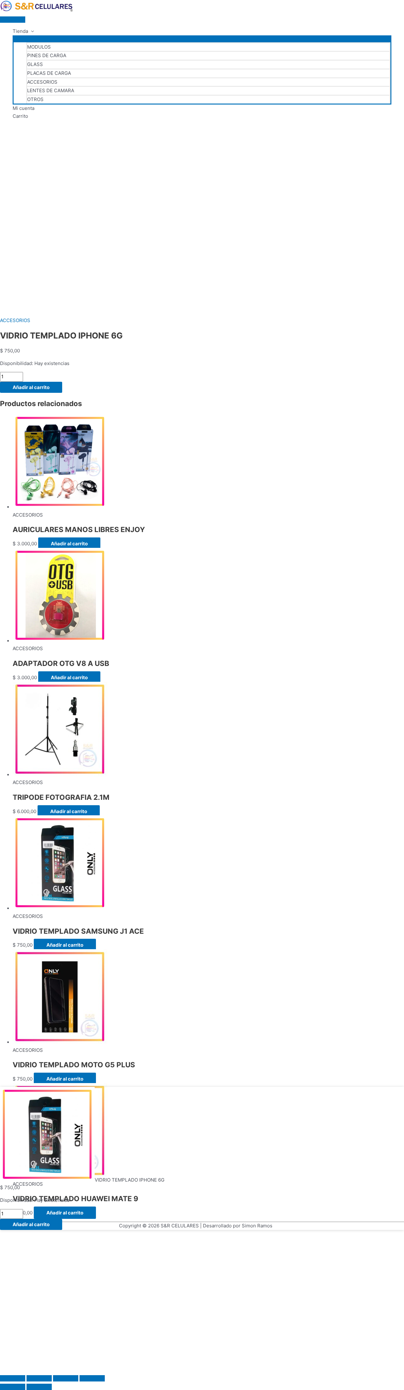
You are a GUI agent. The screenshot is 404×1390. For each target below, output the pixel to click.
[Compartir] (65, 1378)
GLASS (35, 64)
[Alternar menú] (202, 38)
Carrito (20, 116)
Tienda (20, 31)
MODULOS (39, 47)
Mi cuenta (23, 108)
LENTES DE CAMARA (50, 90)
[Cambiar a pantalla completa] (39, 1378)
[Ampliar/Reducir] (12, 1378)
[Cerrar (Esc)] (92, 1378)
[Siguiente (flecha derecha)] (39, 1387)
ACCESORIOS (42, 82)
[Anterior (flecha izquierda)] (12, 1387)
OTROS (35, 99)
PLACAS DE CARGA (49, 73)
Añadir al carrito (31, 387)
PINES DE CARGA (46, 55)
